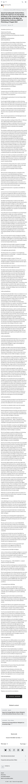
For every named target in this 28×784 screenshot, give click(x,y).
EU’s (26, 202)
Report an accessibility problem (7, 778)
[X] (10, 750)
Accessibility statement (5, 776)
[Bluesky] (6, 750)
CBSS (22, 72)
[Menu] (25, 2)
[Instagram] (19, 750)
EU (22, 214)
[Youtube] (23, 750)
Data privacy (3, 774)
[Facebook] (14, 750)
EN (3, 1)
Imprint (2, 772)
